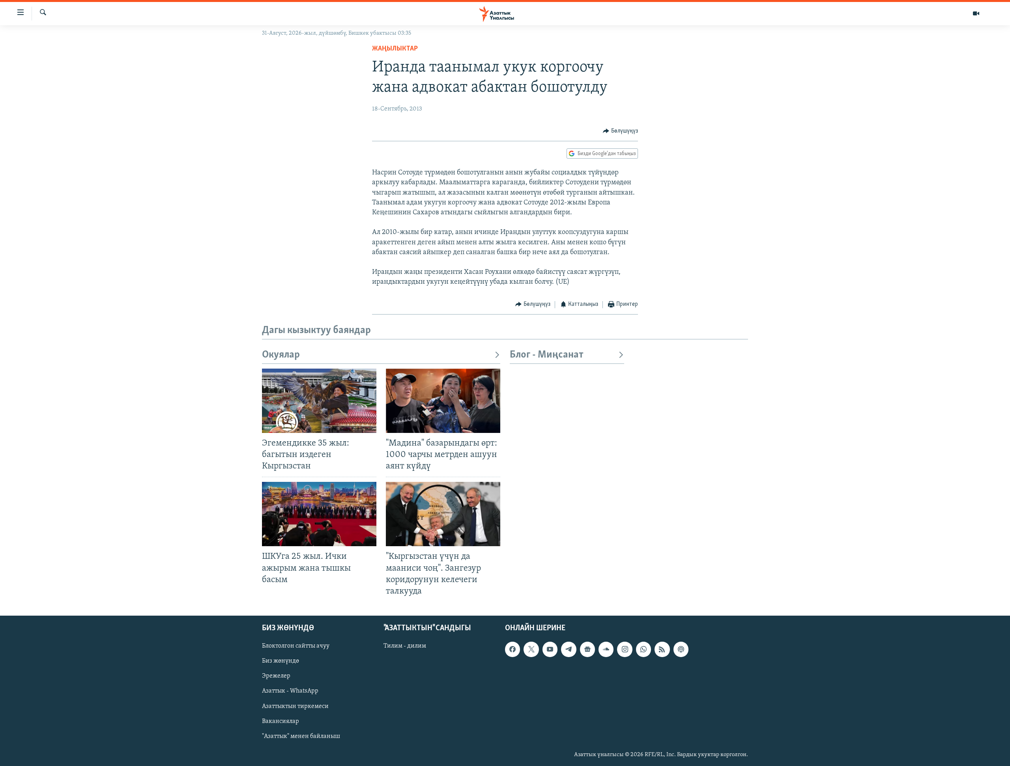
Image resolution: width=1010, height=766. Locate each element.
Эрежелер (276, 676)
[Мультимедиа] (976, 13)
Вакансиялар (280, 721)
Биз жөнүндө (280, 661)
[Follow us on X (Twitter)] (531, 649)
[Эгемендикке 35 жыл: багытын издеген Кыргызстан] (319, 401)
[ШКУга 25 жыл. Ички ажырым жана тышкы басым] (319, 514)
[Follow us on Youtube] (549, 649)
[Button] (620, 131)
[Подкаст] (680, 649)
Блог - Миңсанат (547, 355)
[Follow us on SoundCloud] (606, 649)
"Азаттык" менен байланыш (301, 736)
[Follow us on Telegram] (568, 649)
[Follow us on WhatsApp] (643, 649)
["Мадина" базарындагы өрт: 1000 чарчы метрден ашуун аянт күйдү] (443, 401)
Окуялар (281, 355)
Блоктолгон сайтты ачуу (295, 646)
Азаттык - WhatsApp (290, 691)
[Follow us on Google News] (587, 649)
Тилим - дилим (404, 646)
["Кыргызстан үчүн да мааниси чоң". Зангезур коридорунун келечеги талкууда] (443, 514)
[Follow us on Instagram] (624, 649)
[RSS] (662, 649)
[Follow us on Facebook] (512, 649)
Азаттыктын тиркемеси (295, 706)
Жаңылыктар (395, 48)
